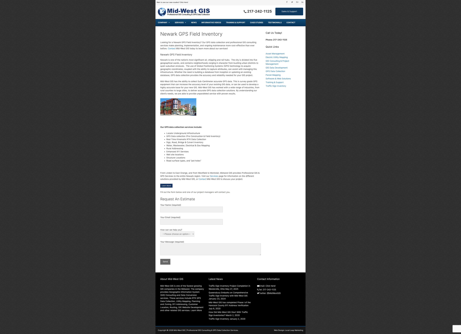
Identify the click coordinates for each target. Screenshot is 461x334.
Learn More (196, 310)
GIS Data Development (277, 67)
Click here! (271, 286)
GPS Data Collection (275, 71)
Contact (290, 22)
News (194, 22)
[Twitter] (292, 2)
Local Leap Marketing (294, 330)
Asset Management (275, 53)
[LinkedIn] (302, 2)
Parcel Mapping (273, 75)
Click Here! (184, 2)
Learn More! (166, 186)
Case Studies (256, 22)
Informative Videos (211, 22)
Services (179, 22)
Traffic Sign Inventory (276, 86)
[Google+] (297, 2)
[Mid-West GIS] (184, 12)
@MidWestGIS (274, 293)
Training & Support (235, 22)
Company (162, 22)
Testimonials (275, 22)
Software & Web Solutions (278, 78)
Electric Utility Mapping (277, 57)
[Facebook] (287, 2)
